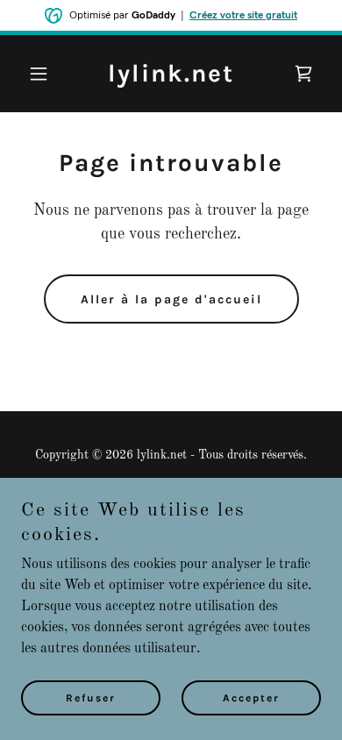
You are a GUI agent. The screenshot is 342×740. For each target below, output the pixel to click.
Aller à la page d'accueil (171, 299)
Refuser (91, 698)
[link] (171, 78)
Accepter (251, 698)
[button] (43, 73)
